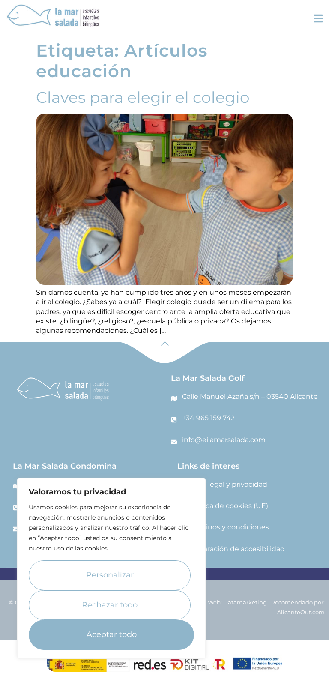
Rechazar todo (110, 605)
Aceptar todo (112, 634)
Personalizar (110, 575)
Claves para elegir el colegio (143, 97)
